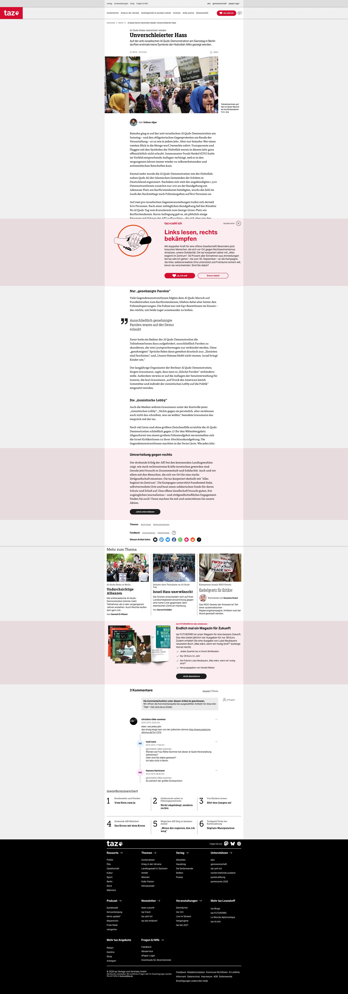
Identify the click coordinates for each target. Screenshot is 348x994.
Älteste (215, 691)
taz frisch (146, 912)
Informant (181, 976)
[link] (113, 13)
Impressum (207, 976)
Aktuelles (180, 859)
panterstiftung (218, 877)
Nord (109, 885)
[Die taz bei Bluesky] (233, 845)
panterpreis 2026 (219, 881)
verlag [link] (109, 3)
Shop (109, 956)
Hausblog (181, 864)
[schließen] (238, 223)
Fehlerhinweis (164, 533)
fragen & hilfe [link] (142, 3)
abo (213, 859)
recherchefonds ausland (223, 872)
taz (115, 843)
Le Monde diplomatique (223, 917)
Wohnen (145, 877)
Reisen (110, 947)
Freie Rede (112, 925)
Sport (109, 877)
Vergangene (182, 920)
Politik (110, 859)
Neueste (206, 691)
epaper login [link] (234, 3)
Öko (109, 864)
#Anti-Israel (146, 524)
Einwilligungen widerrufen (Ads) (192, 980)
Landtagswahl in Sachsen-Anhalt (154, 870)
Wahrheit (111, 890)
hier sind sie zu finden (161, 706)
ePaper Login (148, 955)
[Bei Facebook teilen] (174, 539)
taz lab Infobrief (149, 920)
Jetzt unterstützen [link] (145, 511)
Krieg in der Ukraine (151, 864)
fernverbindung (114, 912)
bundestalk (112, 907)
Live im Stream (183, 916)
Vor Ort (180, 912)
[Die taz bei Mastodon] (226, 845)
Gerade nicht (228, 223)
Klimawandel (147, 885)
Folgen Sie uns (216, 844)
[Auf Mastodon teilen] (161, 539)
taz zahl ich (216, 868)
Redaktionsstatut (196, 972)
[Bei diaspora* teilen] (186, 539)
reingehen (112, 929)
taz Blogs (215, 908)
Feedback (146, 947)
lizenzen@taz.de (126, 976)
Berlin (121, 23)
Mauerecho (112, 920)
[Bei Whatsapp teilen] (180, 539)
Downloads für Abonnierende (156, 960)
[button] (240, 13)
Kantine (110, 952)
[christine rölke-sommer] (133, 721)
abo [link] (209, 3)
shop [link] (132, 3)
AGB (216, 976)
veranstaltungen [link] (121, 3)
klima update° (114, 916)
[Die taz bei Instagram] (239, 845)
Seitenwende (225, 976)
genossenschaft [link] (220, 3)
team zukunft (147, 907)
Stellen (179, 872)
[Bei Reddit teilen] (193, 539)
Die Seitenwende (184, 868)
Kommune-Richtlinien (217, 972)
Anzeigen (111, 960)
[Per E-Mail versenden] (155, 539)
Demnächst (182, 907)
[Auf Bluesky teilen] (168, 539)
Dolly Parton (147, 881)
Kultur (110, 872)
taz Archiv (216, 921)
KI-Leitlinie (234, 972)
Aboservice (147, 951)
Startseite (111, 23)
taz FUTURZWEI (218, 912)
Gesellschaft (113, 868)
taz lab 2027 (182, 925)
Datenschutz (193, 976)
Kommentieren (149, 533)
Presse (179, 877)
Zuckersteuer (148, 859)
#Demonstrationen (161, 524)
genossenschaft (219, 864)
